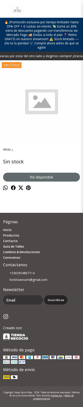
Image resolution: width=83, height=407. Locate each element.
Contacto (10, 241)
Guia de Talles (13, 246)
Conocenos (11, 257)
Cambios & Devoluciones (21, 252)
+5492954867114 (22, 273)
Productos (11, 235)
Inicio (7, 229)
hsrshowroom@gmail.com (28, 280)
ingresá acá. (57, 395)
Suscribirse (56, 300)
